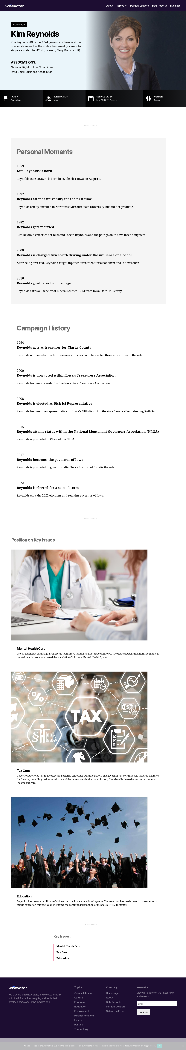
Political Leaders (139, 5)
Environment (81, 1011)
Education (80, 1006)
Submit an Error (115, 1011)
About (109, 5)
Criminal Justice (83, 993)
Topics (120, 5)
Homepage (112, 993)
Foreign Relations (84, 1015)
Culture (78, 997)
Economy (79, 1002)
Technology (81, 1029)
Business (175, 5)
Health (78, 1020)
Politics (78, 1024)
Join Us (143, 1012)
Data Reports (159, 5)
